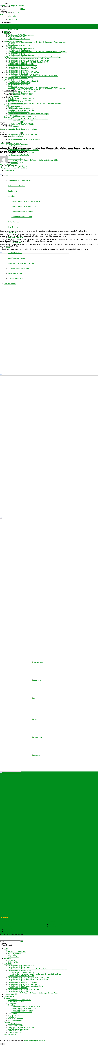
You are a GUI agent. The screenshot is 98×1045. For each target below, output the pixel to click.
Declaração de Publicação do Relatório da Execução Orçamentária (34, 160)
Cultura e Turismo (10, 117)
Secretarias (8, 46)
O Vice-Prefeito (13, 29)
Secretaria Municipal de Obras (18, 144)
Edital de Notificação (15, 107)
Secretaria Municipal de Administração (21, 78)
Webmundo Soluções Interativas (35, 934)
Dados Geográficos (14, 13)
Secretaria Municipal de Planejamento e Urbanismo (25, 139)
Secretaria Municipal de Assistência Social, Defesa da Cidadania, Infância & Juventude (37, 42)
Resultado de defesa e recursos (18, 112)
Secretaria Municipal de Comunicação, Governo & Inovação (28, 114)
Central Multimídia (10, 77)
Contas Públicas (13, 96)
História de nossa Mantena (17, 34)
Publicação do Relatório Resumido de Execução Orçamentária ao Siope (36, 103)
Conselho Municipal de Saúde (21, 94)
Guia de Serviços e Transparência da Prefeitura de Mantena (19, 83)
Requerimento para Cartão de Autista (21, 110)
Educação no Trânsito (15, 115)
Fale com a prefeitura (15, 242)
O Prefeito (11, 26)
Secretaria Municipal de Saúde (18, 155)
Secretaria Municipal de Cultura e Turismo (22, 65)
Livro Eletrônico (13, 98)
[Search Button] (21, 9)
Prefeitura (7, 22)
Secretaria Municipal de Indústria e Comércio (23, 72)
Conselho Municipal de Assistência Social (25, 89)
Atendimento (8, 930)
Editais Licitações (55, 926)
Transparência (9, 94)
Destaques (17, 144)
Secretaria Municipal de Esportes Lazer (21, 58)
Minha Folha (12, 232)
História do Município (7, 921)
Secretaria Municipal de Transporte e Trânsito (23, 134)
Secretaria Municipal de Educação (19, 45)
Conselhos (11, 88)
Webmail (7, 931)
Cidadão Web (12, 86)
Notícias (9, 144)
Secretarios (8, 928)
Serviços (7, 97)
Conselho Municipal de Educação (22, 93)
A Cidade (7, 33)
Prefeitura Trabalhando (19, 166)
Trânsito (7, 142)
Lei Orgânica (12, 16)
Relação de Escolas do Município (22, 98)
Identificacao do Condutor (17, 108)
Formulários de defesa (15, 113)
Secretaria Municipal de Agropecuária (21, 124)
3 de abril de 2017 (6, 164)
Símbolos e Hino (13, 19)
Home (6, 3)
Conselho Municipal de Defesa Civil (23, 91)
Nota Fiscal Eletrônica (15, 237)
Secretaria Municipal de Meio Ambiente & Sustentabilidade (28, 119)
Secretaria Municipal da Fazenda (19, 50)
